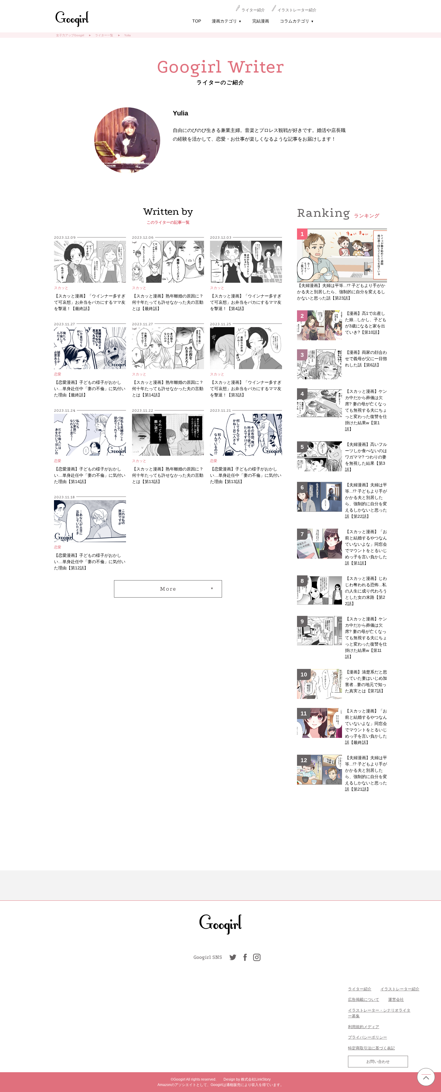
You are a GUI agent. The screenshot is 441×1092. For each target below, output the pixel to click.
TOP (196, 21)
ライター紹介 (253, 10)
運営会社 (396, 999)
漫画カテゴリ (227, 21)
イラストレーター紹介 (297, 10)
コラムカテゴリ (297, 21)
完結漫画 (260, 21)
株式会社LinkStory (256, 1079)
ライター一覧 (104, 35)
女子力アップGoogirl (70, 35)
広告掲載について (363, 999)
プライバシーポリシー (367, 1037)
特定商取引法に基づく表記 (371, 1048)
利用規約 (356, 1027)
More (168, 589)
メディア (371, 1027)
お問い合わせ (378, 1061)
